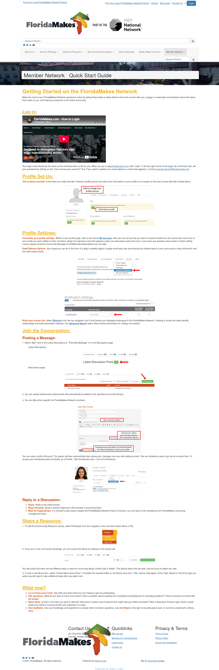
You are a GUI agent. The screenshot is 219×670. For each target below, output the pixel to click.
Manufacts (165, 3)
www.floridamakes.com (118, 166)
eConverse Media (156, 660)
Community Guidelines (166, 642)
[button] (30, 52)
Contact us (117, 647)
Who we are (117, 633)
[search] (193, 40)
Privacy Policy (161, 638)
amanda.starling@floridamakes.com (173, 169)
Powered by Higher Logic (109, 668)
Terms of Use (161, 633)
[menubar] (144, 3)
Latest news (117, 642)
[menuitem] (128, 3)
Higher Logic (100, 660)
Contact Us (177, 3)
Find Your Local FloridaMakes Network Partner (45, 2)
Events (154, 3)
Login (191, 3)
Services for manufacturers (124, 638)
